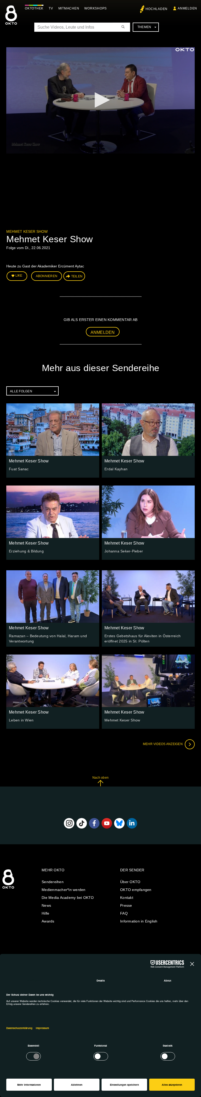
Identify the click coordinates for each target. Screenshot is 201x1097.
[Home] (8, 889)
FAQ (124, 913)
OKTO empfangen (136, 890)
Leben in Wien (21, 720)
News (46, 905)
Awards (48, 921)
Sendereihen (53, 882)
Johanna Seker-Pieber (123, 551)
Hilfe (45, 913)
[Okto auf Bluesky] (119, 823)
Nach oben (100, 777)
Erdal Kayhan (115, 469)
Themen (144, 27)
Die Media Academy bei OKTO (68, 897)
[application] (100, 100)
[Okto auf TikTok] (81, 823)
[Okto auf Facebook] (94, 823)
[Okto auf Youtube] (107, 823)
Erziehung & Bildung (26, 551)
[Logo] (184, 49)
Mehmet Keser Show (27, 231)
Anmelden (103, 332)
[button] (100, 100)
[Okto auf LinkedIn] (132, 823)
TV (51, 8)
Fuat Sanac (19, 469)
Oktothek (34, 8)
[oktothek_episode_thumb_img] (52, 429)
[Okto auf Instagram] (69, 823)
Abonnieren (47, 276)
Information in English (139, 921)
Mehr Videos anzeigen (163, 744)
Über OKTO (130, 882)
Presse (126, 905)
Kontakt (126, 897)
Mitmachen (68, 8)
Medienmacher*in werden (64, 890)
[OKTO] (11, 19)
